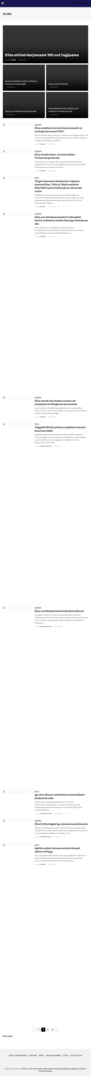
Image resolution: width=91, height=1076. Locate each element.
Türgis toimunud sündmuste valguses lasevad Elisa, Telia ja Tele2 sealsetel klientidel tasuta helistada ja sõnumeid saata (58, 186)
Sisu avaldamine (53, 1056)
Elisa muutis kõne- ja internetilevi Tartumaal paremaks (55, 156)
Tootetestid (76, 1056)
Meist (41, 1056)
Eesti (37, 178)
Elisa (37, 424)
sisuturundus (59, 1069)
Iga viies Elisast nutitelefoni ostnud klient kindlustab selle (60, 796)
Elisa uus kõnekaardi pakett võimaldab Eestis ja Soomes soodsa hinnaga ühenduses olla (61, 220)
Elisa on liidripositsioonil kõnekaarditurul (59, 611)
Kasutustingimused (18, 1056)
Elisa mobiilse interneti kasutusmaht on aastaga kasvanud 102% (58, 130)
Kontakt (33, 1056)
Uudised (38, 124)
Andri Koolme (46, 446)
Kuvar (42, 144)
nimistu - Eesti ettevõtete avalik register (38, 1069)
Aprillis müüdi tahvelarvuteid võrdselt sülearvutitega (57, 850)
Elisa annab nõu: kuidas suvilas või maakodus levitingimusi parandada (56, 402)
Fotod (65, 1056)
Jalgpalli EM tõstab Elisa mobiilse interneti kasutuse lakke (60, 429)
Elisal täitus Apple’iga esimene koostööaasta (61, 824)
